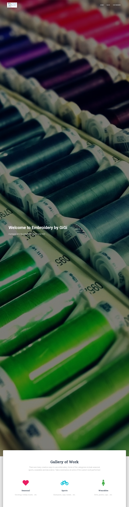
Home (102, 5)
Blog (108, 5)
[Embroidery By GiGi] (12, 5)
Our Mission (116, 5)
